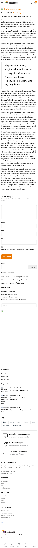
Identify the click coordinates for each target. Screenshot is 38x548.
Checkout (3, 486)
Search (3, 264)
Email (3, 230)
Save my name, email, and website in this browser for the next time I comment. (17, 250)
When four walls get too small (16, 16)
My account (4, 481)
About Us (3, 496)
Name (3, 222)
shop (33, 422)
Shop (2, 501)
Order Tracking (5, 488)
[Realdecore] (11, 2)
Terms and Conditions (7, 513)
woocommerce (31, 13)
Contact (3, 498)
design (4, 422)
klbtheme (24, 13)
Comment (4, 204)
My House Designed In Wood (9, 294)
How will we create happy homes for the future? (14, 300)
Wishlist (3, 503)
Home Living (17, 13)
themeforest (6, 426)
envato (12, 422)
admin (3, 283)
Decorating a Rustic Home (21, 277)
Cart (2, 483)
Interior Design (5, 379)
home (18, 422)
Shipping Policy (5, 518)
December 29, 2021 (6, 13)
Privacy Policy (5, 511)
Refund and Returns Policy (8, 515)
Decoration (4, 374)
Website (3, 239)
